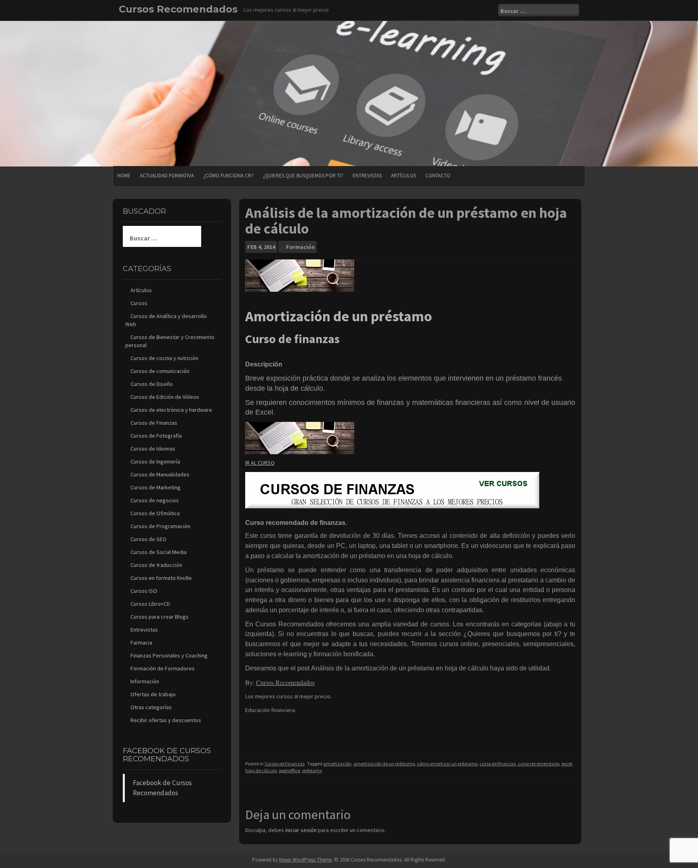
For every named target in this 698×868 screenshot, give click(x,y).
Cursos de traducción (156, 565)
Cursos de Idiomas (152, 448)
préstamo (312, 770)
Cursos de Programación (160, 526)
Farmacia (141, 642)
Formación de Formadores (162, 668)
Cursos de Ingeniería (155, 461)
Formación (300, 247)
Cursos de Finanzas (285, 764)
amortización (337, 764)
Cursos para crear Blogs (159, 616)
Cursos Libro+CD (150, 603)
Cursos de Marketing (155, 487)
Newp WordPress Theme (305, 859)
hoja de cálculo (261, 770)
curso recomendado (538, 764)
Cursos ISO (143, 590)
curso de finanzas (497, 764)
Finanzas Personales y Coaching (169, 655)
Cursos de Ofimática (155, 513)
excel (566, 764)
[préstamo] (299, 437)
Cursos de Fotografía (156, 435)
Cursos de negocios (154, 500)
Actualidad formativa (167, 175)
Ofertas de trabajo (153, 694)
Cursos (138, 303)
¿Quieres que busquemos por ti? (303, 175)
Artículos (403, 175)
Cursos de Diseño (151, 384)
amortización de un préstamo (384, 764)
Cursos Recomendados (178, 9)
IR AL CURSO (260, 462)
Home (123, 175)
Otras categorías (151, 707)
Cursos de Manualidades (159, 474)
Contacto (437, 175)
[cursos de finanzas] (392, 489)
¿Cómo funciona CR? (228, 175)
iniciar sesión (301, 830)
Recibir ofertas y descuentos (165, 720)
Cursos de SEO (148, 539)
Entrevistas (367, 175)
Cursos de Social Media (158, 552)
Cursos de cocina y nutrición (164, 358)
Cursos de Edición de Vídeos (164, 396)
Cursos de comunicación (159, 371)
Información (144, 681)
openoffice (289, 770)
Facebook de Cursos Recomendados (167, 754)
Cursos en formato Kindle (161, 577)
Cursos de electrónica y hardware (171, 409)
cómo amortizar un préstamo (447, 764)
